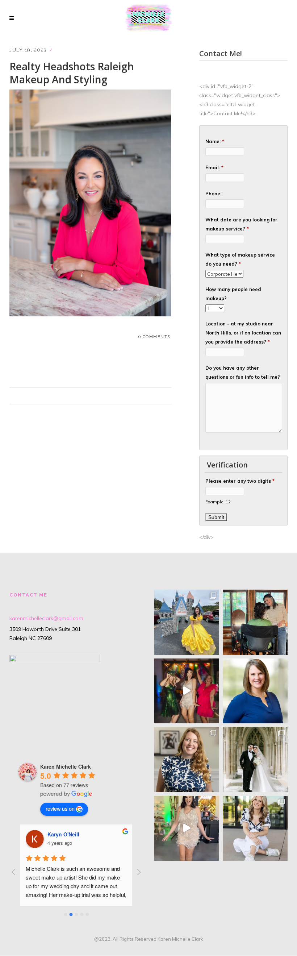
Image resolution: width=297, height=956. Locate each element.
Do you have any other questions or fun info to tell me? (242, 372)
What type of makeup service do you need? (240, 259)
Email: (214, 167)
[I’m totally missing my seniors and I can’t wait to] (255, 828)
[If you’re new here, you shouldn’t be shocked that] (186, 691)
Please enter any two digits (240, 481)
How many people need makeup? (233, 293)
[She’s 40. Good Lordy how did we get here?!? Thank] (186, 828)
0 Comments (154, 336)
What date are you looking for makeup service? (241, 224)
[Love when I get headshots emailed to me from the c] (255, 691)
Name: (214, 141)
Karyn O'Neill (63, 834)
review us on (60, 808)
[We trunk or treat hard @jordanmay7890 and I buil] (186, 622)
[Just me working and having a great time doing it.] (255, 622)
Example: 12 (218, 501)
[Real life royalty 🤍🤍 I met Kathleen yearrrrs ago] (255, 759)
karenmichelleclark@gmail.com (46, 618)
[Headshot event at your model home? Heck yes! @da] (186, 759)
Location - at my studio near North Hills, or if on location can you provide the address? (243, 333)
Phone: (213, 193)
